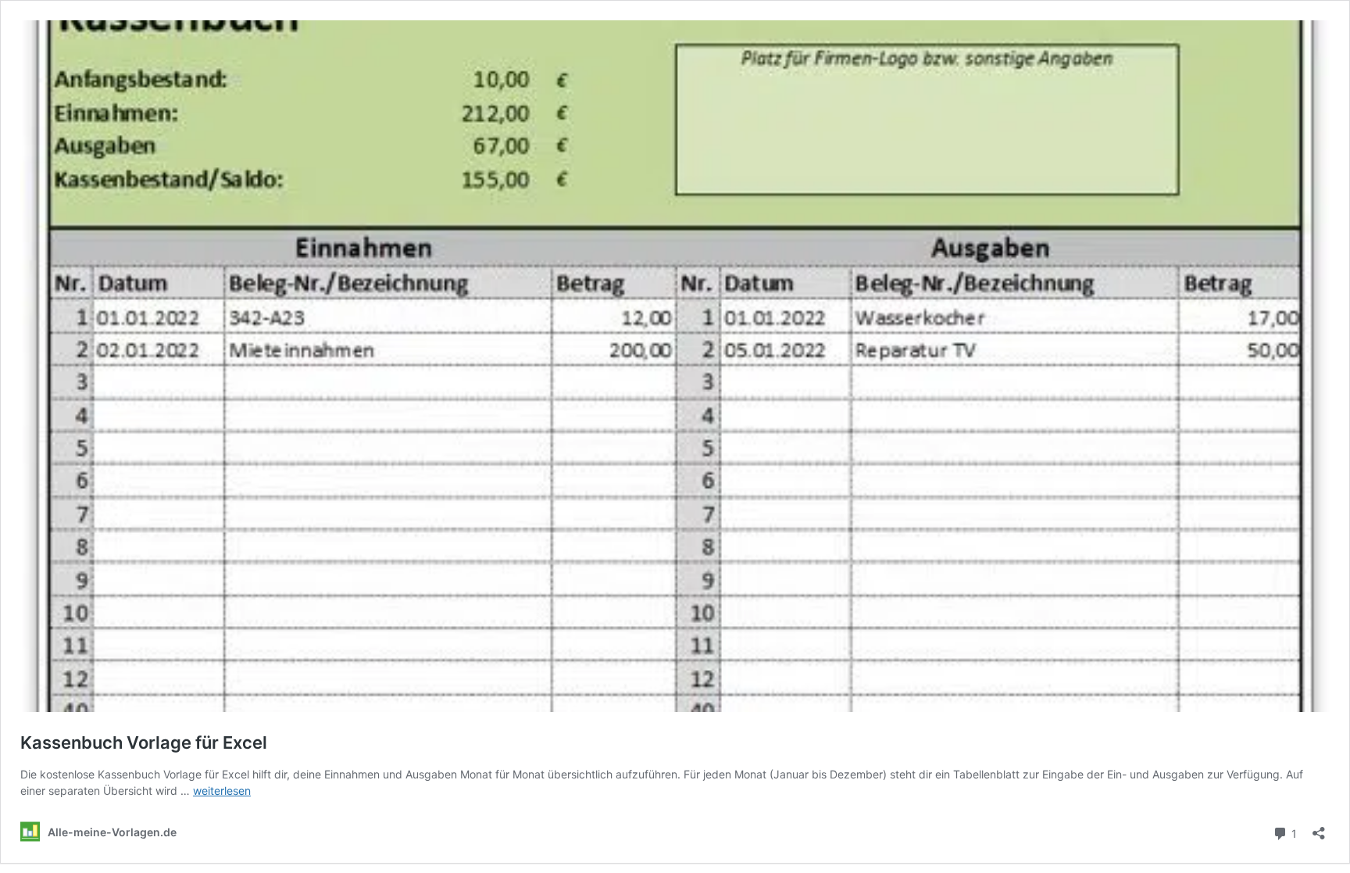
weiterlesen (222, 790)
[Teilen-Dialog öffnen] (1319, 828)
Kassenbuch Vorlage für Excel (143, 742)
